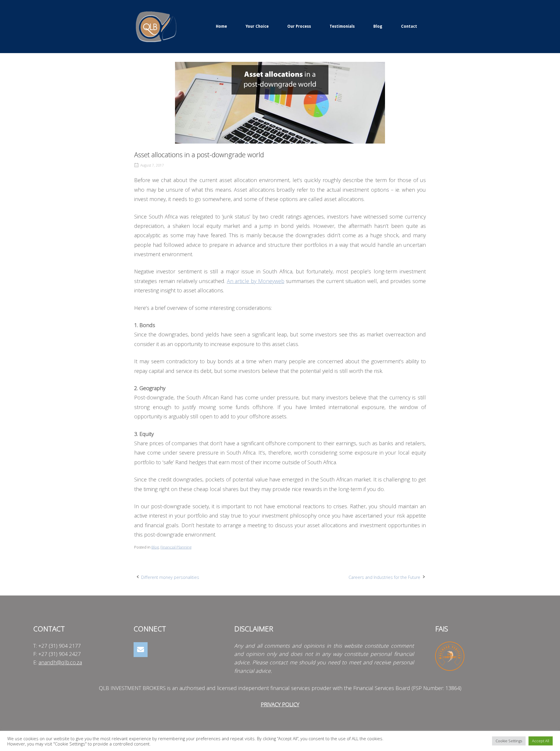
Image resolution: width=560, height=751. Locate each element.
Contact (409, 26)
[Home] (156, 26)
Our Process (299, 26)
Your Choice (257, 26)
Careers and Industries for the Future (384, 577)
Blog (377, 26)
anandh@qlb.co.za (60, 662)
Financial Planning (175, 547)
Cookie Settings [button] (509, 740)
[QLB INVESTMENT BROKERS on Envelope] (141, 649)
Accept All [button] (540, 740)
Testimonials (342, 26)
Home (221, 26)
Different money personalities (170, 577)
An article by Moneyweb (255, 280)
